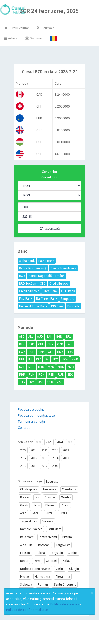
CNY (50, 344)
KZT (22, 367)
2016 (34, 458)
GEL (50, 352)
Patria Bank (46, 261)
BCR (22, 276)
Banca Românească (33, 268)
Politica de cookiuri (32, 409)
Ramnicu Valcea (31, 529)
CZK (60, 344)
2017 (23, 458)
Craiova (50, 497)
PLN (32, 374)
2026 (38, 442)
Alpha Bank (27, 261)
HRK (70, 352)
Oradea (66, 497)
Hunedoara (42, 576)
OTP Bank (68, 291)
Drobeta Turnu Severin (35, 569)
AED (22, 336)
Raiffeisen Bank (46, 298)
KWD (75, 359)
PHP (22, 374)
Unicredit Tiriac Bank (33, 306)
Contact (24, 427)
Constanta (69, 489)
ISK (47, 359)
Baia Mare (27, 537)
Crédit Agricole (29, 291)
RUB (61, 374)
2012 (23, 466)
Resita (24, 561)
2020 (44, 450)
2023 (70, 442)
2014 (55, 458)
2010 (44, 466)
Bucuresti (52, 481)
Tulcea (40, 553)
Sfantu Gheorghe (64, 584)
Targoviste (63, 545)
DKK (69, 344)
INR (38, 359)
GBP (41, 352)
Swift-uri (35, 38)
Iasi (37, 497)
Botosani (44, 545)
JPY (55, 359)
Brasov (24, 497)
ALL (30, 336)
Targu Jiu (56, 553)
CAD (31, 344)
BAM (50, 336)
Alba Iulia (26, 545)
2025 (49, 442)
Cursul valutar (18, 28)
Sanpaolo (67, 298)
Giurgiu (74, 569)
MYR (51, 367)
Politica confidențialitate (36, 415)
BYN (22, 344)
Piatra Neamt (48, 537)
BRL (68, 336)
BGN (59, 336)
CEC (43, 283)
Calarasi (51, 561)
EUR (32, 352)
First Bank (25, 298)
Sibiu (37, 505)
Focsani (25, 553)
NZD (71, 367)
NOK (61, 367)
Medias (24, 576)
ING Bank (57, 306)
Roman (43, 584)
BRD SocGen (27, 283)
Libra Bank (50, 291)
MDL (31, 367)
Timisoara (50, 489)
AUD (40, 336)
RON (41, 374)
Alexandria (63, 576)
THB (22, 382)
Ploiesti (50, 505)
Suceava (47, 521)
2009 (55, 466)
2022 (23, 450)
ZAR (60, 382)
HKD (60, 352)
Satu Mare (54, 529)
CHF (41, 344)
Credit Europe (59, 283)
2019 (55, 450)
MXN (41, 367)
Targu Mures (28, 521)
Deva (37, 561)
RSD (51, 374)
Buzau (50, 513)
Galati (24, 505)
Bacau (36, 513)
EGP (22, 352)
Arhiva (12, 38)
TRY (31, 382)
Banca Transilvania (63, 268)
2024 (60, 442)
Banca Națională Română (47, 276)
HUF (22, 359)
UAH (41, 382)
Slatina (73, 553)
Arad (23, 513)
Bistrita (67, 537)
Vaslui (60, 569)
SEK (70, 374)
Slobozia (26, 584)
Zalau (66, 561)
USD (50, 382)
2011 (34, 466)
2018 (66, 450)
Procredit (73, 306)
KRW (65, 359)
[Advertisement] (54, 56)
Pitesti (65, 505)
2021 (34, 450)
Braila (64, 513)
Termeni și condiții (31, 421)
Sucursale (47, 28)
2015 (44, 458)
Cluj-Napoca (28, 489)
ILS (30, 359)
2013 (66, 458)
